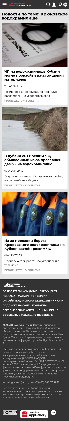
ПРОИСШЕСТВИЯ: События (22, 101)
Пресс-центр (48, 291)
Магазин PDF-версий (32, 295)
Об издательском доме (20, 291)
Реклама (9, 295)
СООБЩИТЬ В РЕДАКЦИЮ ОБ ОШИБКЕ (28, 314)
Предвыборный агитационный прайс (30, 310)
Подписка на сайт (16, 305)
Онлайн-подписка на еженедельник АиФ (33, 300)
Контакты (39, 305)
